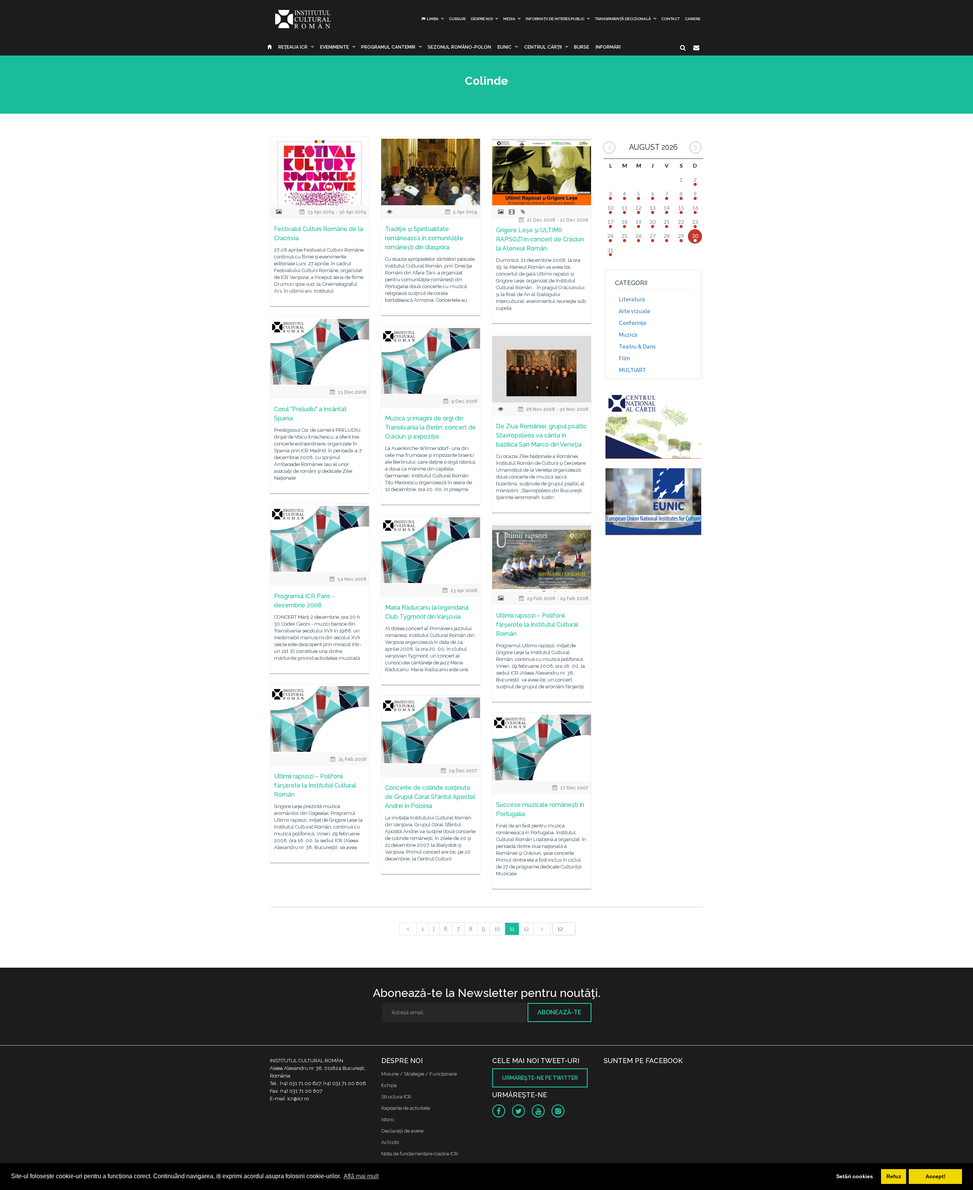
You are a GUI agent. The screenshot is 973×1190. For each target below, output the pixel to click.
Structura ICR (396, 1097)
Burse (581, 47)
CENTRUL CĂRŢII (543, 47)
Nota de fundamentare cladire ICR (419, 1154)
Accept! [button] (935, 1176)
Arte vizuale (634, 311)
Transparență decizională (623, 19)
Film (624, 358)
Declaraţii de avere (402, 1131)
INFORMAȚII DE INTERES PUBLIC (555, 19)
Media (509, 19)
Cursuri (457, 19)
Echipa (389, 1085)
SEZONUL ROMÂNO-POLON (459, 47)
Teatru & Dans (637, 347)
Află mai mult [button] (361, 1176)
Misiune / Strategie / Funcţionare (419, 1074)
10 (497, 929)
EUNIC (505, 47)
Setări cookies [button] (854, 1176)
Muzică (628, 335)
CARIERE (692, 19)
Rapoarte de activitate (405, 1108)
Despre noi (482, 19)
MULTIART (632, 370)
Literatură (632, 299)
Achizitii (390, 1142)
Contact (670, 19)
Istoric (388, 1119)
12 (526, 929)
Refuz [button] (893, 1176)
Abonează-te (559, 1012)
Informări (608, 47)
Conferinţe (633, 323)
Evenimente (334, 47)
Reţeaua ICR (292, 47)
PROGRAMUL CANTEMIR (388, 47)
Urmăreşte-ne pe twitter (540, 1078)
